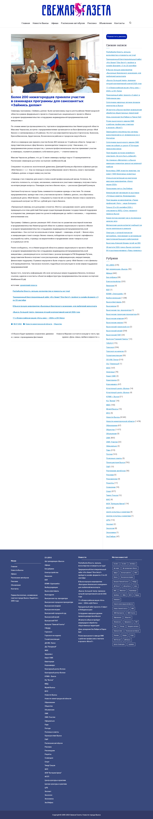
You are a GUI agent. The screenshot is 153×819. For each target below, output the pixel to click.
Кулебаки (116, 595)
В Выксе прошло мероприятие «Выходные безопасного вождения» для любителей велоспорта (55, 306)
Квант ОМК (111, 376)
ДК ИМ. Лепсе (112, 360)
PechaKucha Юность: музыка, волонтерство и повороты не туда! (41, 291)
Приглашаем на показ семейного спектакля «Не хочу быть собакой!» (121, 154)
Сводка (124, 635)
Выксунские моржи (114, 323)
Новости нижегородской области (39, 324)
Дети (135, 586)
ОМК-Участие (112, 442)
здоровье (131, 644)
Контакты (119, 23)
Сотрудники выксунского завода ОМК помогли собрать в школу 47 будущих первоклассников (122, 145)
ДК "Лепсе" (117, 586)
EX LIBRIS (110, 265)
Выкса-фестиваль (114, 302)
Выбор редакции (113, 298)
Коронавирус (111, 384)
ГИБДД (109, 343)
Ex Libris (116, 563)
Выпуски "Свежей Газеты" (117, 339)
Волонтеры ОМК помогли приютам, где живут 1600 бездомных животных (123, 172)
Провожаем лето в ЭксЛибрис (119, 189)
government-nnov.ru (28, 285)
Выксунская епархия (115, 318)
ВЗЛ (108, 290)
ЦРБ (108, 520)
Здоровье (110, 372)
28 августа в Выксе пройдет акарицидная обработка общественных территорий (124, 111)
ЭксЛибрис (111, 536)
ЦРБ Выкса (127, 639)
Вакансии (110, 286)
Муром (137, 595)
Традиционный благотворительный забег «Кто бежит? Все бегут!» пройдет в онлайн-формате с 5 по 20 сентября (124, 62)
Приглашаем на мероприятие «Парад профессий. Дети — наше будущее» (122, 201)
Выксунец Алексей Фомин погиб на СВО (123, 243)
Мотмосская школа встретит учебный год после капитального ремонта (124, 227)
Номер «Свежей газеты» (121, 608)
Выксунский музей (114, 331)
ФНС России (117, 639)
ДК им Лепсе (127, 586)
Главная (26, 23)
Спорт (108, 491)
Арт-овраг (116, 568)
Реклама (92, 23)
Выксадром (111, 306)
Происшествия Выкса (115, 462)
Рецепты (110, 483)
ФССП (108, 508)
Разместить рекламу (116, 36)
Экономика (111, 532)
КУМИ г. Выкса (112, 397)
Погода (109, 454)
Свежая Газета (76, 815)
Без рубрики (111, 277)
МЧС (108, 413)
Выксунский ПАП (113, 335)
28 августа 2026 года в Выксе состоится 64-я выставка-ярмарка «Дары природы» (124, 249)
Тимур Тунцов (112, 495)
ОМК (108, 438)
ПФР (108, 467)
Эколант (109, 524)
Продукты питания (133, 626)
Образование (111, 425)
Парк (108, 450)
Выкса (116, 577)
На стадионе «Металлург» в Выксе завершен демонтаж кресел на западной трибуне (123, 163)
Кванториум (111, 380)
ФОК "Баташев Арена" (115, 504)
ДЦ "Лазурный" (112, 364)
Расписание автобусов (73, 23)
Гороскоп (110, 347)
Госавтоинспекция (114, 355)
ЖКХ (108, 368)
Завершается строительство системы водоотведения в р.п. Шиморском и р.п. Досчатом (123, 135)
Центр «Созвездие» (119, 644)
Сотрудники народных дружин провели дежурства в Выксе (123, 104)
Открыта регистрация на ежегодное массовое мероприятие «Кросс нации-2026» (121, 181)
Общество (58, 324)
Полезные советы (114, 458)
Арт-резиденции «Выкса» (117, 269)
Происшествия (118, 630)
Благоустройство (113, 281)
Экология (110, 528)
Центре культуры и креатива (118, 516)
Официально (111, 446)
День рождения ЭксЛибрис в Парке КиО (123, 117)
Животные (123, 590)
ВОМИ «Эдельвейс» (114, 294)
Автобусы (132, 563)
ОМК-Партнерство (119, 613)
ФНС (108, 499)
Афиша (54, 23)
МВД (108, 405)
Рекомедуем (111, 479)
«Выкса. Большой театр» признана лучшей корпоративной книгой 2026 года (46, 312)
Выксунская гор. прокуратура (118, 310)
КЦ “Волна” (111, 401)
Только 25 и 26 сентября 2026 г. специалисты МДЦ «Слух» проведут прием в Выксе (121, 210)
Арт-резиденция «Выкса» (130, 568)
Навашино (117, 599)
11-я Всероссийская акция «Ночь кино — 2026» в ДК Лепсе (39, 318)
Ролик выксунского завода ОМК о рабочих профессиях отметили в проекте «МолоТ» (120, 124)
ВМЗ (136, 572)
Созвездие (110, 487)
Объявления (105, 23)
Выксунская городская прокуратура (121, 314)
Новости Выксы (41, 23)
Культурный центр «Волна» (117, 388)
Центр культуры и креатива (118, 512)
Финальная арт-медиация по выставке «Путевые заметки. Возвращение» (122, 194)
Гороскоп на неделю (115, 351)
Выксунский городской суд (117, 327)
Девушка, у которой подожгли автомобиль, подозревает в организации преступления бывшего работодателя (123, 236)
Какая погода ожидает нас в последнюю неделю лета (123, 219)
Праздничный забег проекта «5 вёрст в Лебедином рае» (123, 96)
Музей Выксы (112, 409)
